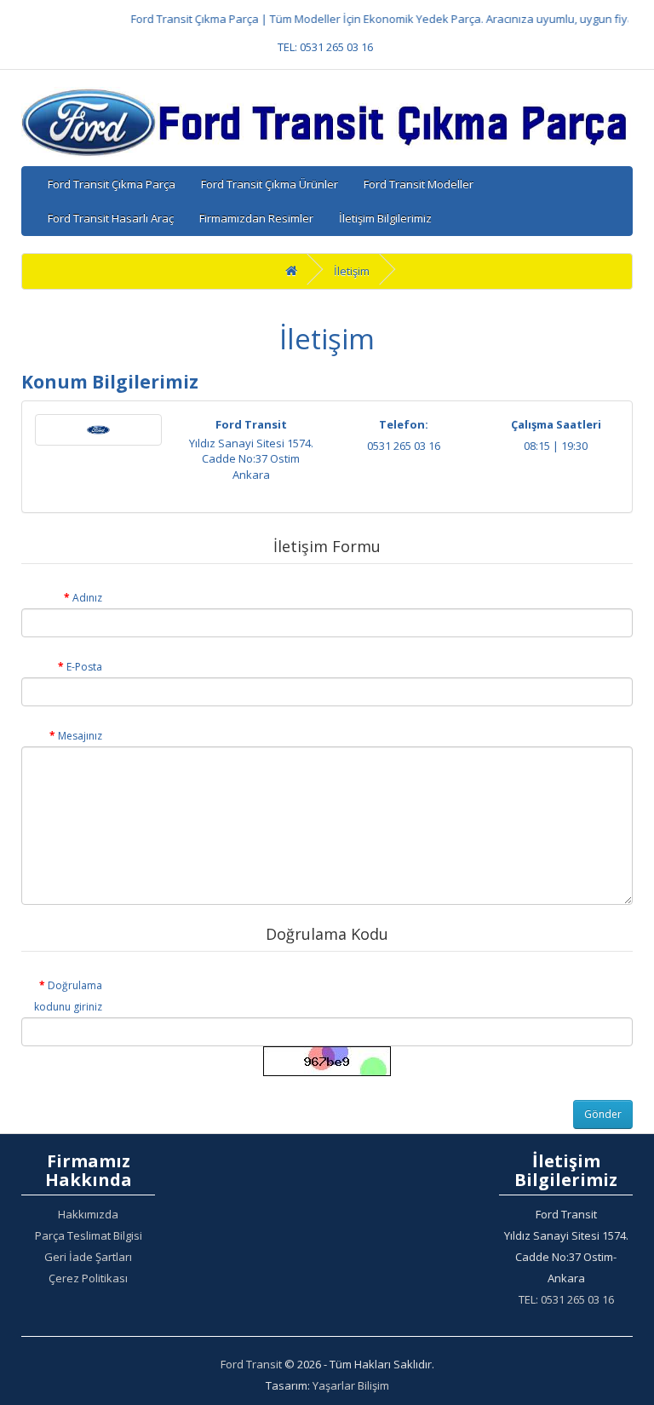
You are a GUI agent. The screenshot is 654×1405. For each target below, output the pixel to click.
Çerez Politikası (88, 1278)
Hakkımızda (88, 1214)
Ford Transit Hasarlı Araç (111, 218)
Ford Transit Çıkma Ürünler (269, 184)
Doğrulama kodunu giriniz (68, 996)
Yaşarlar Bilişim (351, 1385)
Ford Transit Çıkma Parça (111, 184)
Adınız (87, 597)
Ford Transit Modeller (418, 184)
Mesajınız (80, 735)
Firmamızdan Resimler (256, 218)
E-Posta (84, 666)
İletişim (352, 271)
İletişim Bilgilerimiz (385, 218)
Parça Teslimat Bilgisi (88, 1235)
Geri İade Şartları (88, 1256)
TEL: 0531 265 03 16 (325, 47)
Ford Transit (251, 1364)
